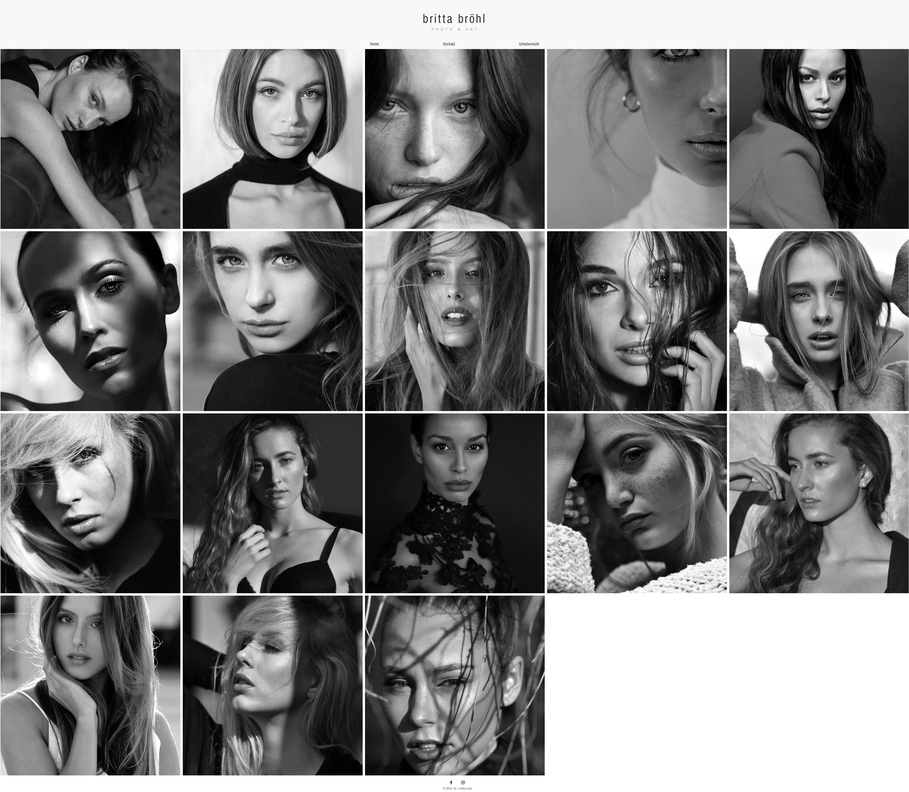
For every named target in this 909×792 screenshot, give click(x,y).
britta (438, 18)
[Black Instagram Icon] (463, 782)
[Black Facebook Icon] (451, 782)
